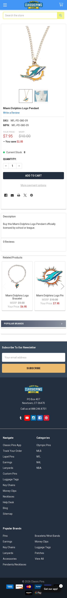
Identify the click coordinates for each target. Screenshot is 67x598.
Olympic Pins (43, 445)
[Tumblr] (20, 418)
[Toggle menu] (5, 5)
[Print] (18, 195)
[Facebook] (6, 195)
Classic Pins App (12, 445)
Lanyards (8, 467)
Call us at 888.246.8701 (34, 408)
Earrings (7, 462)
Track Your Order (12, 450)
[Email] (12, 195)
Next (62, 286)
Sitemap (8, 513)
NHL (38, 462)
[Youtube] (27, 418)
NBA (38, 467)
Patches (39, 553)
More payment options (33, 185)
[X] (25, 195)
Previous (4, 286)
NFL (38, 456)
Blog (5, 508)
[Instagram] (33, 418)
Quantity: (9, 159)
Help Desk (8, 502)
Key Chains (9, 485)
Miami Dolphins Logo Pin (50, 295)
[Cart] (62, 5)
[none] (33, 56)
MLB (38, 450)
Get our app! (51, 589)
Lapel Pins (8, 456)
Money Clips (9, 490)
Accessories (10, 558)
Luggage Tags (11, 479)
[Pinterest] (31, 195)
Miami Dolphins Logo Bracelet (17, 297)
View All (39, 558)
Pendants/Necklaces (14, 564)
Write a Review (11, 112)
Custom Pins (10, 473)
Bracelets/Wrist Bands (47, 535)
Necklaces (8, 496)
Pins (5, 535)
